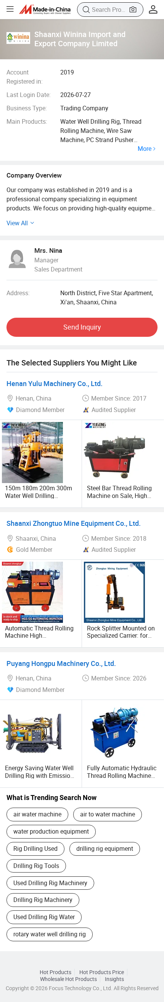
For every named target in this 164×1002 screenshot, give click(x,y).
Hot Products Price (101, 972)
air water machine (37, 814)
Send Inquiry (82, 326)
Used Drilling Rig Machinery (50, 883)
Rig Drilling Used (35, 848)
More (144, 149)
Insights (114, 979)
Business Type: (26, 108)
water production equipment (51, 831)
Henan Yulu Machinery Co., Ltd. (54, 383)
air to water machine (107, 814)
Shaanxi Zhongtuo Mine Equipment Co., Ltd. (73, 523)
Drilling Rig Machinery (42, 899)
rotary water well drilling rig (49, 934)
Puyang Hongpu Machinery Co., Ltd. (61, 663)
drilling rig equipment (104, 848)
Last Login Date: (28, 95)
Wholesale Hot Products (68, 979)
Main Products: (26, 121)
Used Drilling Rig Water (44, 917)
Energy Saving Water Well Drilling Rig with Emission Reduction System (39, 775)
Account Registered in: (24, 77)
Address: (18, 293)
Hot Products (55, 972)
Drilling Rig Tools (36, 865)
